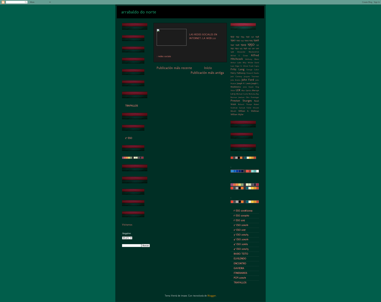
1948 (237, 45)
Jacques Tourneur (251, 76)
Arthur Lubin (236, 62)
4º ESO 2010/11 (241, 239)
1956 (245, 48)
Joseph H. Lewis (243, 83)
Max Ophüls (246, 90)
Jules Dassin (248, 87)
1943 (242, 40)
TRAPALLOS (131, 105)
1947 (232, 45)
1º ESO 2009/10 (241, 215)
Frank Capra (254, 66)
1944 (247, 40)
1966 (257, 48)
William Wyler (237, 114)
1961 (253, 48)
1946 (256, 40)
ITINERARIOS (240, 273)
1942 (238, 40)
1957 (249, 48)
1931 (232, 36)
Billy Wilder (248, 62)
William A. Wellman (248, 111)
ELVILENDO (240, 258)
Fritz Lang (237, 69)
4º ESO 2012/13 (241, 249)
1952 (232, 48)
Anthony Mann (252, 59)
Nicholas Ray (254, 94)
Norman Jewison (238, 97)
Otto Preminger (252, 97)
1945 (251, 40)
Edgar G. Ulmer (241, 66)
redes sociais (164, 56)
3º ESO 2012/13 (241, 234)
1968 (232, 52)
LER (238, 90)
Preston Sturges (241, 100)
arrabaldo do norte (138, 12)
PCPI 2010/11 (240, 277)
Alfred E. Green (239, 55)
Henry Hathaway (238, 73)
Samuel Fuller (245, 108)
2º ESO (128, 138)
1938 (257, 36)
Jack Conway (236, 76)
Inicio (208, 68)
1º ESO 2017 (239, 220)
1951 (257, 45)
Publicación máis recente (174, 68)
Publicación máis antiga (207, 73)
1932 (237, 36)
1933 (242, 36)
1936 (247, 36)
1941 (233, 40)
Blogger (211, 295)
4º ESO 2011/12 (241, 244)
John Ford (248, 79)
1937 (252, 37)
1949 (243, 44)
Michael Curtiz (242, 94)
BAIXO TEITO (241, 253)
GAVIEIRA (239, 268)
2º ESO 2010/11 (241, 225)
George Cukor (252, 69)
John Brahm (236, 80)
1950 (251, 44)
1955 (240, 48)
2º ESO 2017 (240, 229)
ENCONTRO (240, 263)
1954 (237, 48)
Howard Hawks (252, 73)
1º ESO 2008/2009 (243, 210)
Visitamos (127, 224)
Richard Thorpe (245, 104)
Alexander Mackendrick (248, 52)
